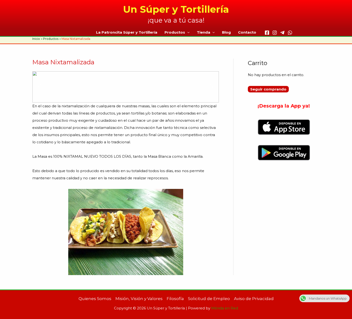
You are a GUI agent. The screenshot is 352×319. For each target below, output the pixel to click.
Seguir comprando (268, 89)
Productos (175, 32)
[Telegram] (282, 32)
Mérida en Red (224, 308)
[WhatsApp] (290, 32)
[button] (40, 87)
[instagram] (274, 32)
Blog (226, 32)
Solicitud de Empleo (209, 298)
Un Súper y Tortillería (176, 9)
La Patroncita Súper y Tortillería (126, 32)
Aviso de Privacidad (254, 298)
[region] (125, 86)
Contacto (247, 32)
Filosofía (175, 298)
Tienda (203, 32)
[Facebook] (267, 32)
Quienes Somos (95, 298)
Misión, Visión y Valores (139, 298)
